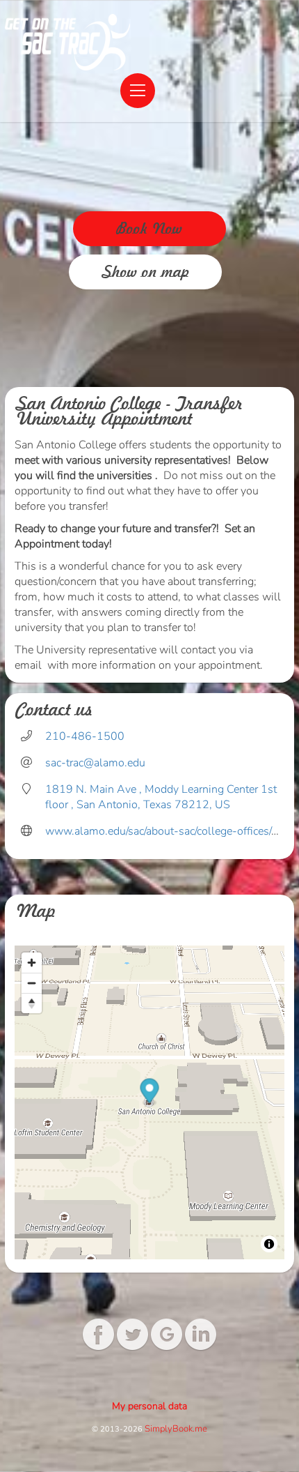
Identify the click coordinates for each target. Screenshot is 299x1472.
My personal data (149, 1406)
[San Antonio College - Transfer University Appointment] (67, 42)
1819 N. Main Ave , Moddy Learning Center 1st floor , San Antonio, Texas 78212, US (161, 797)
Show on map (145, 272)
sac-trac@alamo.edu (95, 763)
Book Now (149, 228)
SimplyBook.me (176, 1428)
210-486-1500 (84, 736)
